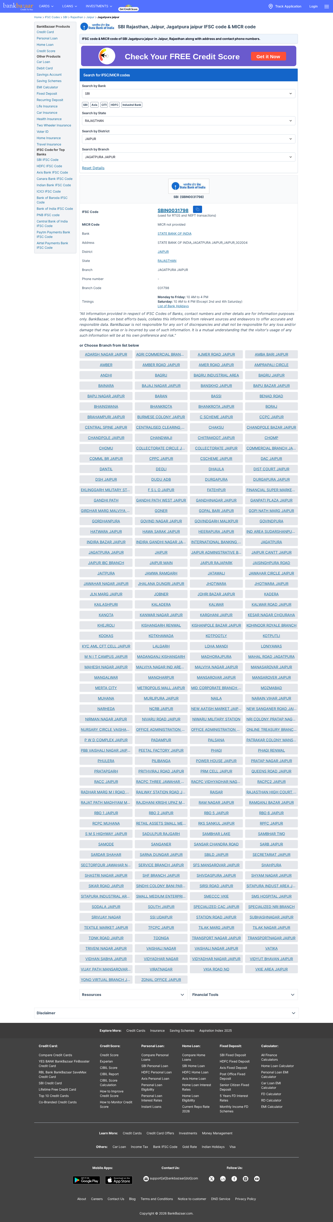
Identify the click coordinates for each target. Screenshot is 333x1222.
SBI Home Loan (193, 1066)
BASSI (216, 396)
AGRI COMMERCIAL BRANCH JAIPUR (161, 354)
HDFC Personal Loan (156, 1072)
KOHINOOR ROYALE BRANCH (271, 625)
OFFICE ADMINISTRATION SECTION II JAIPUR (216, 729)
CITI (104, 104)
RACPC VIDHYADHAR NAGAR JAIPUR (216, 781)
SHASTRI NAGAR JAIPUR (106, 875)
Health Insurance (49, 119)
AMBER (106, 364)
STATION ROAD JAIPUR (216, 917)
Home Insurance (49, 138)
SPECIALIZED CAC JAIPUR (216, 906)
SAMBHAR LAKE (216, 833)
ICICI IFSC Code (49, 191)
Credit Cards (135, 1030)
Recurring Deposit (50, 100)
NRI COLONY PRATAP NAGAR (271, 719)
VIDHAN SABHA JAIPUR (106, 958)
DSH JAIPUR (106, 479)
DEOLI (161, 469)
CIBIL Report (109, 1074)
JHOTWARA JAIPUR (271, 583)
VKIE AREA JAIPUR (271, 969)
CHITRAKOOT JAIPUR (216, 437)
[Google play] (86, 1180)
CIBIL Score (108, 1068)
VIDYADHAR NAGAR (161, 958)
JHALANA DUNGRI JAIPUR (161, 583)
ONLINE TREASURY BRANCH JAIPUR (271, 729)
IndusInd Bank (132, 104)
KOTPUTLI (271, 635)
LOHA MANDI (216, 646)
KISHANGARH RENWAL (161, 625)
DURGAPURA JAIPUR (271, 479)
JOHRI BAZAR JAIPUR (216, 594)
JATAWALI (216, 573)
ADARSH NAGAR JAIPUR (106, 354)
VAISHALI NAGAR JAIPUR (216, 948)
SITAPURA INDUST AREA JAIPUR (271, 886)
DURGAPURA (216, 479)
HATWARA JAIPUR (106, 531)
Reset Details (93, 168)
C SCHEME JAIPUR (216, 417)
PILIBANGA (161, 760)
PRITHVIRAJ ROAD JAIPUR (161, 771)
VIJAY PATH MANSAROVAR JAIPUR (106, 969)
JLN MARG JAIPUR (106, 594)
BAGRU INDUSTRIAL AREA (216, 375)
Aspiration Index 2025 (215, 1030)
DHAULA (216, 469)
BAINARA (106, 385)
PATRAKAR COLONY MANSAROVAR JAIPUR (271, 740)
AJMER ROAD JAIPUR (216, 354)
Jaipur (90, 17)
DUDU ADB (161, 479)
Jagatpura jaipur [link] (108, 17)
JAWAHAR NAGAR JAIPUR (106, 583)
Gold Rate (189, 1147)
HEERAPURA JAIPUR (216, 531)
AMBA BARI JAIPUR (271, 354)
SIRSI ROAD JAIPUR (216, 886)
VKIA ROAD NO (216, 969)
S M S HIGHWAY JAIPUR (106, 833)
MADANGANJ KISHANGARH (161, 656)
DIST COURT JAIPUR (271, 469)
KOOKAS (106, 635)
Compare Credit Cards (55, 1055)
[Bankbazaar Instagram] (246, 1178)
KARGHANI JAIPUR (216, 615)
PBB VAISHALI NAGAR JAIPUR (106, 750)
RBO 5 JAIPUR (216, 813)
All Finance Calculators (269, 1057)
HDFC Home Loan (195, 1072)
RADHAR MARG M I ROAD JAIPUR (106, 792)
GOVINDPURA (271, 521)
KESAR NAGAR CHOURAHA (271, 615)
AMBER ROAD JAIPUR (161, 364)
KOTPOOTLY (216, 635)
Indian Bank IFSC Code (54, 185)
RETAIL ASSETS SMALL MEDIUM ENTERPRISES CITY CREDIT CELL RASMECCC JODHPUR (161, 823)
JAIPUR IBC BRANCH (106, 562)
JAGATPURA (271, 542)
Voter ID (42, 131)
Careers (97, 1199)
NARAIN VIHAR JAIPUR (271, 698)
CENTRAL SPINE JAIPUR (106, 427)
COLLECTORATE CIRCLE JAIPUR (161, 448)
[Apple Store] (119, 1180)
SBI (65, 17)
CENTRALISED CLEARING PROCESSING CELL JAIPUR (161, 427)
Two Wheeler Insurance (54, 125)
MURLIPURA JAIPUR (161, 698)
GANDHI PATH (106, 500)
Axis (94, 104)
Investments (188, 1133)
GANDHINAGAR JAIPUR (216, 500)
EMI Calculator (47, 87)
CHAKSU (216, 427)
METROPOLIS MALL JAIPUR (161, 688)
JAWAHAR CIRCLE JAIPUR (271, 573)
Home (38, 17)
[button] (197, 209)
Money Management (217, 1133)
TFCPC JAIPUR (161, 927)
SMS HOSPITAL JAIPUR (271, 896)
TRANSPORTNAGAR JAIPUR (271, 938)
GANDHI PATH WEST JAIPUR (161, 500)
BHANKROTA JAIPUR (216, 406)
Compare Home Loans (193, 1057)
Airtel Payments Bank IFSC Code (52, 245)
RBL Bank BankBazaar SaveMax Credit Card (63, 1074)
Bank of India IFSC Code (55, 208)
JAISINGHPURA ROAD (271, 562)
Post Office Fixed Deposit (232, 1076)
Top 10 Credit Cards (54, 1096)
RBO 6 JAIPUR (271, 813)
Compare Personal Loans (155, 1057)
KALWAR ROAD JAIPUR (271, 604)
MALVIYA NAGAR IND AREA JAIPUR (161, 667)
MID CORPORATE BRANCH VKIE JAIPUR (216, 688)
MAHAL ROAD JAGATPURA (271, 656)
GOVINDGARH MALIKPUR (216, 521)
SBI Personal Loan (154, 1066)
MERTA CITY (106, 688)
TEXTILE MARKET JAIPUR (106, 927)
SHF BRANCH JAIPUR (161, 875)
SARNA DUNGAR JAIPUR (161, 854)
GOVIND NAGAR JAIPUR (161, 521)
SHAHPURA (271, 865)
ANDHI (106, 375)
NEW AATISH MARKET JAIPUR (216, 708)
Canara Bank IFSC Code (54, 179)
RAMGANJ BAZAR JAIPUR (271, 802)
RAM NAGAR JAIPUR (216, 802)
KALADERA (161, 604)
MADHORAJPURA (216, 656)
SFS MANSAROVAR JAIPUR (216, 865)
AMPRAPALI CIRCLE (271, 364)
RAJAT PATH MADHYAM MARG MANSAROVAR (106, 802)
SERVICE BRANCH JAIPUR (161, 865)
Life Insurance (47, 106)
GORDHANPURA (106, 521)
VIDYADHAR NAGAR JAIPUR (216, 958)
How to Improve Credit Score (111, 1093)
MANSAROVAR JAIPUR (216, 677)
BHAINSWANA (106, 406)
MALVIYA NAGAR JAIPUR (216, 667)
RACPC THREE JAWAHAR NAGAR (161, 781)
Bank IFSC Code (165, 1147)
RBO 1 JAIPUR (106, 813)
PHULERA (106, 760)
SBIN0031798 (173, 210)
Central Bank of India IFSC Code (52, 223)
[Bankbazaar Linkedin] (223, 1178)
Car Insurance (47, 112)
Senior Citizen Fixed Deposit (234, 1087)
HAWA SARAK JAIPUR (161, 531)
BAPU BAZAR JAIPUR (271, 385)
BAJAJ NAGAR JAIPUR (161, 385)
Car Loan (43, 62)
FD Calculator (271, 1094)
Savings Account (49, 74)
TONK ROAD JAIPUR (106, 938)
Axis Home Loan (194, 1078)
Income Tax (139, 1147)
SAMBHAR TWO (271, 833)
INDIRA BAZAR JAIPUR (106, 542)
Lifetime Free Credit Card (57, 1089)
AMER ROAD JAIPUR (216, 364)
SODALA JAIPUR (106, 906)
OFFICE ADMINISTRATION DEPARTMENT (161, 729)
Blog (132, 1199)
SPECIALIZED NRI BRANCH (271, 906)
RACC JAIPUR (106, 781)
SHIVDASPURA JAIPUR (216, 875)
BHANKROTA (161, 406)
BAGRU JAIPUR (271, 375)
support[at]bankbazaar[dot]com (174, 1178)
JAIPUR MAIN (161, 562)
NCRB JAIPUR (161, 708)
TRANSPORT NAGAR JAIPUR (216, 938)
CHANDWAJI (161, 437)
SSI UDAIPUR (161, 917)
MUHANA (106, 698)
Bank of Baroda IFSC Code (52, 200)
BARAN (161, 396)
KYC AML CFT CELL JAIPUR (106, 646)
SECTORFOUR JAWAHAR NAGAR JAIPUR (106, 865)
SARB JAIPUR (271, 844)
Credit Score (46, 51)
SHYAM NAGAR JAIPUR (271, 875)
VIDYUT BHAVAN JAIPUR (271, 958)
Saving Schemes (49, 81)
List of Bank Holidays (173, 306)
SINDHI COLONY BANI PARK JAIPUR (161, 886)
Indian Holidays (213, 1147)
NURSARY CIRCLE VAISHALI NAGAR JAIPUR (106, 729)
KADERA (271, 594)
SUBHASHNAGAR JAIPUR (271, 917)
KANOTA (106, 615)
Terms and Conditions (157, 1199)
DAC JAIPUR (271, 458)
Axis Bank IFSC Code (52, 172)
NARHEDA (106, 708)
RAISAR (216, 792)
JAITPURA (106, 573)
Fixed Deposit (47, 93)
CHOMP (271, 437)
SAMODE (106, 844)
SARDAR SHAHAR (106, 854)
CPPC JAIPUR (161, 458)
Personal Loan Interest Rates (151, 1098)
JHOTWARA (216, 583)
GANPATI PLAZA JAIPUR (271, 500)
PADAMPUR (161, 740)
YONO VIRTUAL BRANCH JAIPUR (106, 979)
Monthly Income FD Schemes (234, 1109)
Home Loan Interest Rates (196, 1087)
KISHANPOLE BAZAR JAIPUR (216, 625)
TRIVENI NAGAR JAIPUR (106, 948)
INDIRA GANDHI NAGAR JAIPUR (161, 542)
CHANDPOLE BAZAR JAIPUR (271, 427)
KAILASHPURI (106, 604)
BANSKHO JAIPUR (216, 385)
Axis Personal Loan (155, 1078)
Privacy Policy (245, 1199)
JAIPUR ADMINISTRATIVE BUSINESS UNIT (216, 552)
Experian (106, 1061)
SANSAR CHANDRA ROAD (216, 844)
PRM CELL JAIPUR (216, 771)
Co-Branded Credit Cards (58, 1102)
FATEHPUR (216, 490)
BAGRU (161, 375)
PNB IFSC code (48, 215)
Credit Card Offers (160, 1133)
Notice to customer (192, 1199)
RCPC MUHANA (106, 823)
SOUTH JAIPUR (161, 906)
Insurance (157, 1030)
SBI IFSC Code (47, 160)
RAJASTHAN (167, 261)
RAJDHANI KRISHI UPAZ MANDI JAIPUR (161, 802)
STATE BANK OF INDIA (174, 233)
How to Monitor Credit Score (116, 1104)
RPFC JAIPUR (271, 823)
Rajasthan (76, 17)
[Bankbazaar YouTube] (257, 1178)
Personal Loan (47, 38)
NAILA (216, 698)
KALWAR (216, 604)
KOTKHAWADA (161, 635)
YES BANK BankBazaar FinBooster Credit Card (64, 1063)
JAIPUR (163, 252)
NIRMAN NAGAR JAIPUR (106, 719)
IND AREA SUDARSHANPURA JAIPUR (271, 531)
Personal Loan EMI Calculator (274, 1074)
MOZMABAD (271, 688)
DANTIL (106, 469)
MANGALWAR (106, 677)
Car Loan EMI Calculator (271, 1085)
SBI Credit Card (50, 1083)
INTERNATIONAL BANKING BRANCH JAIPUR (216, 542)
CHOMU (106, 448)
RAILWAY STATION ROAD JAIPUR (161, 792)
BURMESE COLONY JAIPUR (161, 417)
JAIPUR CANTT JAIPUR (271, 552)
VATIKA (271, 948)
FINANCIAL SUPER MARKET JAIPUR (271, 490)
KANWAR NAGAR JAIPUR (161, 615)
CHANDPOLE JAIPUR (106, 437)
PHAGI (216, 750)
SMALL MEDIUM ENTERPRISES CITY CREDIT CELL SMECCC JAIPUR (161, 896)
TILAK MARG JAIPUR (216, 927)
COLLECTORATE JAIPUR (216, 448)
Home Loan (45, 44)
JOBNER (161, 594)
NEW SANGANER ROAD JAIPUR (271, 708)
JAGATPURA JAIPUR (106, 552)
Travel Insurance (49, 144)
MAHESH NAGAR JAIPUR (106, 667)
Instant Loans (151, 1106)
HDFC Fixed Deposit (235, 1061)
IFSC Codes (52, 17)
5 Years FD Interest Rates (234, 1098)
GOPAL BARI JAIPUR (216, 510)
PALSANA (216, 740)
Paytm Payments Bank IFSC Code (53, 234)
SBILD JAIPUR (216, 854)
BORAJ (271, 406)
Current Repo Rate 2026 (196, 1109)
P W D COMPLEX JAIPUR (106, 740)
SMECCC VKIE (216, 896)
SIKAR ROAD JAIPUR (106, 886)
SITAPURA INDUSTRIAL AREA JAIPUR (106, 896)
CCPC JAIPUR (271, 417)
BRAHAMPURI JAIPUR (106, 417)
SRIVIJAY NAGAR (106, 917)
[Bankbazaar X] (212, 1178)
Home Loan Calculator (277, 1066)
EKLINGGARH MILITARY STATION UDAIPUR (106, 490)
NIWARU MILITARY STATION (216, 719)
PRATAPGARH (106, 771)
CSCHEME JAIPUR (216, 458)
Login (313, 6)
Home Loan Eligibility (190, 1098)
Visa (232, 1147)
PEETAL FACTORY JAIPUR (161, 750)
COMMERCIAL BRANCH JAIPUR (271, 448)
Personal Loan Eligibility (151, 1087)
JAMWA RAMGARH (161, 573)
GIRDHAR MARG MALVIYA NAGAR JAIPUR (106, 510)
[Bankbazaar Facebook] (235, 1178)
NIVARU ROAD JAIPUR (161, 719)
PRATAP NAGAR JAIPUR (271, 760)
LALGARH (161, 646)
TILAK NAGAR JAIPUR (271, 927)
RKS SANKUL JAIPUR (216, 823)
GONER (161, 510)
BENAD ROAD (271, 396)
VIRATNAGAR (161, 969)
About (81, 1199)
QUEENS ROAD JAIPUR (271, 771)
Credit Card (45, 32)
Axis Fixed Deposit (233, 1068)
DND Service (220, 1199)
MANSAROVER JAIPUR (271, 677)
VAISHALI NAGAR (161, 948)
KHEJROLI (106, 625)
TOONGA (161, 938)
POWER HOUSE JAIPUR (216, 760)
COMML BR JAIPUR (106, 458)
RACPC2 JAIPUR (271, 781)
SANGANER (161, 844)
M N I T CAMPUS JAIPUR (106, 656)
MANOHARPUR (161, 677)
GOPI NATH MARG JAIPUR (271, 510)
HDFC (114, 104)
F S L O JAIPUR (161, 490)
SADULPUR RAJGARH (161, 833)
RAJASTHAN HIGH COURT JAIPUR (271, 792)
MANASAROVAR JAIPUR (271, 667)
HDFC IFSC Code (49, 166)
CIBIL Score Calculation (108, 1082)
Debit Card (45, 68)
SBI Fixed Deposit (233, 1055)
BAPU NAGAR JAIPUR (106, 396)
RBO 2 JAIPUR (161, 813)
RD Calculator (271, 1100)
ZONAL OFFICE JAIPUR (161, 979)
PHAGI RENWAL (271, 750)
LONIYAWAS (271, 646)
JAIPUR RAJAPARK (216, 562)
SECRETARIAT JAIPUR (271, 854)
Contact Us (116, 1199)
